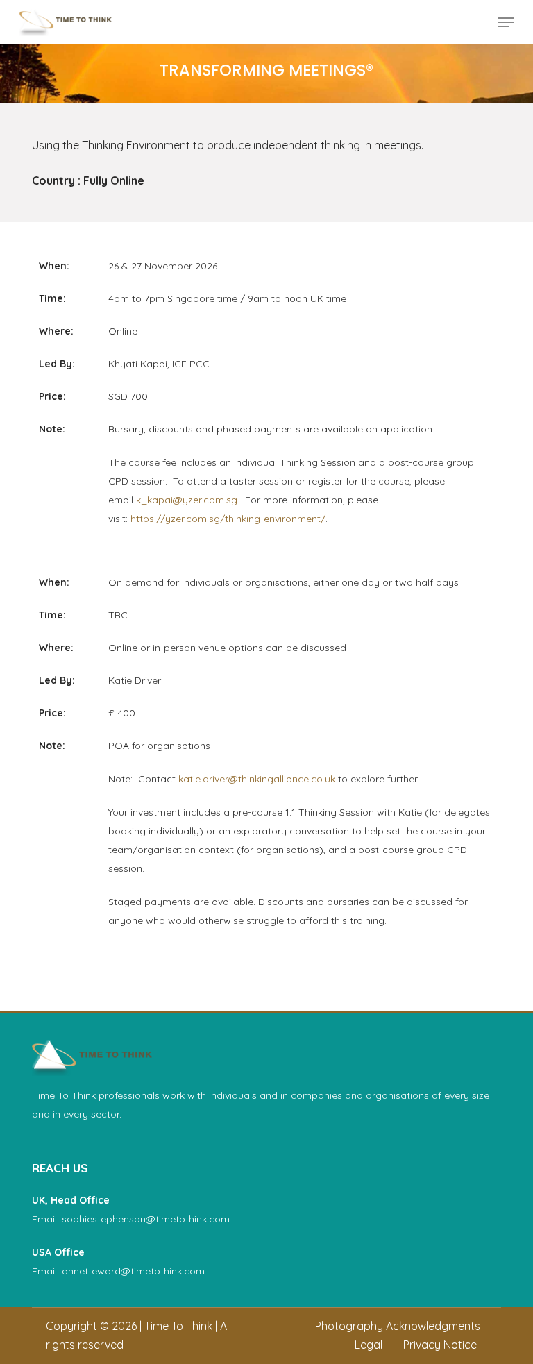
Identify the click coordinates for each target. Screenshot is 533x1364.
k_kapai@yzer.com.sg (186, 500)
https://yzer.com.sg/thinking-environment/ (227, 518)
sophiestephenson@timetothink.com (146, 1219)
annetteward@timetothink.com (133, 1271)
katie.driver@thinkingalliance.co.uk (256, 779)
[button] (506, 22)
